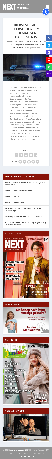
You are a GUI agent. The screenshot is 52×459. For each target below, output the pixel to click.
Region (15, 47)
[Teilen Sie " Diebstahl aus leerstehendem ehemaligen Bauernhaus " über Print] (35, 155)
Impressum (39, 453)
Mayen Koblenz (31, 44)
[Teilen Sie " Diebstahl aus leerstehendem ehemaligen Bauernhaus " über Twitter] (21, 155)
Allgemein (20, 44)
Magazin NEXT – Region (20, 176)
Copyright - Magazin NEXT (18, 450)
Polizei (41, 44)
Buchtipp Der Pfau (12, 196)
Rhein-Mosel (24, 47)
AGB (18, 453)
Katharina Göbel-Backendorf (29, 42)
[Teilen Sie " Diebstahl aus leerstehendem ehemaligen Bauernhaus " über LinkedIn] (26, 155)
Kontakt (11, 453)
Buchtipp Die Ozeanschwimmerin (18, 190)
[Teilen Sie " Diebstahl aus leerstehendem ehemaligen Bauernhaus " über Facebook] (16, 155)
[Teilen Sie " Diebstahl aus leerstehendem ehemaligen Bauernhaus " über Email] (30, 155)
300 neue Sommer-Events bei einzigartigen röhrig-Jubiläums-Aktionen (25, 223)
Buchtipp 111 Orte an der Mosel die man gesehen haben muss (25, 183)
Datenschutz (27, 453)
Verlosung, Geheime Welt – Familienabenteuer (24, 216)
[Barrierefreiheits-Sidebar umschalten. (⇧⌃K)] (45, 11)
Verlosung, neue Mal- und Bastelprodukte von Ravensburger (24, 209)
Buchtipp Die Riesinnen (14, 202)
